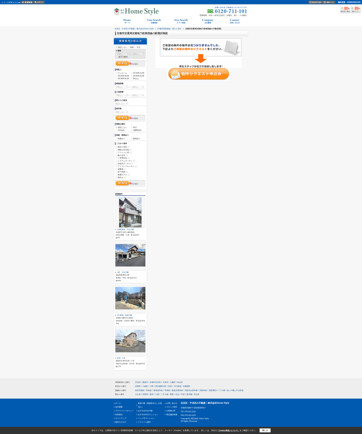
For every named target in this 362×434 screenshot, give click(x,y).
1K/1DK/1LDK (138, 73)
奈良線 (149, 390)
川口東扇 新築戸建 (124, 315)
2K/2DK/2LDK (123, 76)
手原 (183, 394)
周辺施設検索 (171, 414)
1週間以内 (137, 130)
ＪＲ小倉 (164, 394)
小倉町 (145, 386)
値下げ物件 (123, 57)
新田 (151, 394)
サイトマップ (120, 418)
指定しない (122, 47)
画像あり (121, 138)
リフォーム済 (124, 152)
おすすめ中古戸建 (145, 411)
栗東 (172, 394)
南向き (122, 177)
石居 (170, 386)
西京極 (189, 394)
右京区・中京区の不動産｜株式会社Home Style (205, 403)
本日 (135, 127)
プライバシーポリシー (124, 411)
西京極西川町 (160, 386)
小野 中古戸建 (123, 272)
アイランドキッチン (127, 166)
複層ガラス (123, 175)
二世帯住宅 (123, 158)
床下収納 (123, 172)
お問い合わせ (171, 403)
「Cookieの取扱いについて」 (228, 430)
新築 (132, 47)
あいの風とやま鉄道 (235, 390)
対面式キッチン (125, 164)
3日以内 (121, 130)
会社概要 (119, 407)
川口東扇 (177, 386)
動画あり (137, 138)
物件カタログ (120, 422)
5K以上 (136, 78)
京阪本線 (203, 390)
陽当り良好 (123, 147)
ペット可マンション (146, 418)
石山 (177, 394)
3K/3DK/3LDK (138, 76)
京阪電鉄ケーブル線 (217, 390)
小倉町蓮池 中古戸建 (125, 229)
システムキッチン (126, 161)
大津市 (165, 382)
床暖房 (122, 169)
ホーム (118, 403)
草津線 (167, 390)
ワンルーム (122, 73)
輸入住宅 (123, 155)
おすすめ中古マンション (148, 414)
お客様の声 (170, 411)
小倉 (157, 394)
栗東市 (145, 382)
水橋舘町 (186, 386)
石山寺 (196, 394)
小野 (151, 386)
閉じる (265, 430)
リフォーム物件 (144, 422)
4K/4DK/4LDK (123, 78)
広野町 (138, 386)
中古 (138, 47)
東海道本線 (158, 390)
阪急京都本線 (177, 390)
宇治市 (138, 382)
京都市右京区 (155, 382)
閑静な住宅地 (124, 150)
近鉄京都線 (139, 390)
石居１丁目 (121, 358)
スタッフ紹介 (171, 407)
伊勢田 (145, 394)
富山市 (180, 382)
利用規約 (119, 414)
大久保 (138, 394)
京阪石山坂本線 (191, 390)
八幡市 (172, 382)
